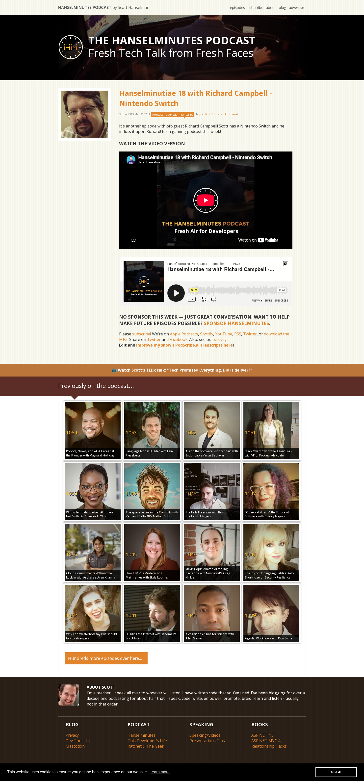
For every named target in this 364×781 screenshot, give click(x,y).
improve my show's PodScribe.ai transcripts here (184, 345)
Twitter (250, 334)
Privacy (72, 735)
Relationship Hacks (269, 746)
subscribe (255, 7)
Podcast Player (172, 114)
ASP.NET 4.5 (262, 735)
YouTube (223, 334)
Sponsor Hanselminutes (236, 323)
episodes (237, 7)
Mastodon (75, 746)
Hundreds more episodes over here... (105, 658)
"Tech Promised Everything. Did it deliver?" (209, 370)
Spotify (206, 334)
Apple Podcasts (184, 334)
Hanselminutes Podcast (103, 7)
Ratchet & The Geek (146, 746)
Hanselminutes (142, 735)
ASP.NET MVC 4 (265, 740)
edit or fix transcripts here (219, 114)
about (271, 7)
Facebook (178, 339)
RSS (237, 334)
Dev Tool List (78, 740)
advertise (296, 7)
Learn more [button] (160, 772)
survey (220, 339)
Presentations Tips (207, 740)
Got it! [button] (336, 772)
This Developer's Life (147, 740)
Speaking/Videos (205, 735)
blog (282, 7)
